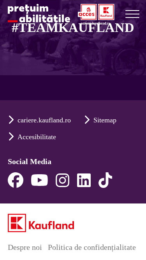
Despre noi (25, 247)
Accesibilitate (37, 137)
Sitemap (104, 120)
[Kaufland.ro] (41, 223)
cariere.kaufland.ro (44, 120)
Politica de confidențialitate (92, 247)
